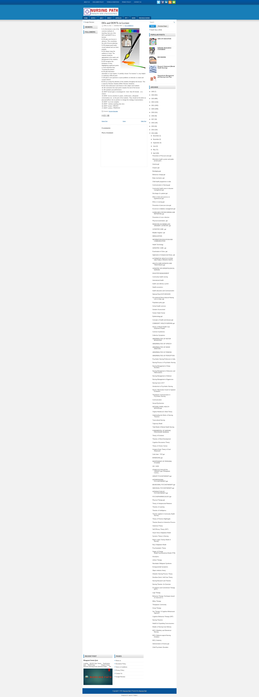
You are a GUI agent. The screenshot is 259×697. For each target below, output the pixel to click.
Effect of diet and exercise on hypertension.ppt (161, 197)
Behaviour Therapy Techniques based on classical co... (163, 596)
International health (158, 280)
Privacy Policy (126, 2)
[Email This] (103, 116)
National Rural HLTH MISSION (161, 294)
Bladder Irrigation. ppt (158, 232)
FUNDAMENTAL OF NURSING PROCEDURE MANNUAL (161, 431)
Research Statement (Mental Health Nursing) (166, 67)
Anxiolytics (155, 556)
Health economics (157, 287)
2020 (153, 109)
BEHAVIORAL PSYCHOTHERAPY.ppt (163, 484)
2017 (153, 119)
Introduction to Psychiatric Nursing (162, 386)
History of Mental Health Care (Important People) (161, 327)
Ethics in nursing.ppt (158, 202)
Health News (154, 30)
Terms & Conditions (113, 2)
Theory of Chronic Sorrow (159, 446)
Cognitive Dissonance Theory (161, 442)
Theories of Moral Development (161, 439)
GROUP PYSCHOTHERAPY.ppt (161, 476)
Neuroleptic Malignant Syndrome (161, 563)
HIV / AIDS (155, 466)
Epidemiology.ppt (157, 316)
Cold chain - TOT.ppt (158, 454)
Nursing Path (127, 691)
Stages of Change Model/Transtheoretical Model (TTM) (163, 552)
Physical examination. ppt (160, 220)
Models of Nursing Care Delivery (161, 627)
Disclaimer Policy (98, 2)
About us (87, 2)
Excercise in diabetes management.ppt (163, 209)
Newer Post (104, 121)
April (154, 153)
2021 (153, 105)
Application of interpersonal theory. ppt (163, 255)
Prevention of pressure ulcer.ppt (161, 205)
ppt (127, 18)
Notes (94, 18)
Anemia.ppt (155, 164)
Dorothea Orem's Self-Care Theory (162, 577)
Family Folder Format (158, 313)
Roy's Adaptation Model (159, 544)
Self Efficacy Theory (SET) (160, 529)
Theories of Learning (158, 507)
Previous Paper (144, 18)
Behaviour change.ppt (158, 174)
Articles (118, 18)
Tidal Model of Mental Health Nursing (163, 427)
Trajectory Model (157, 423)
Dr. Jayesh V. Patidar (132, 695)
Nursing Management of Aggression (162, 379)
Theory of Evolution (158, 435)
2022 (153, 102)
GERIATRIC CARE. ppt (159, 248)
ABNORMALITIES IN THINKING (162, 352)
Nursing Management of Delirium (162, 376)
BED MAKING (162, 57)
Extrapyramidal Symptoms (160, 567)
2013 (153, 133)
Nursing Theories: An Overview (161, 584)
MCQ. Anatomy (156, 640)
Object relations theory (159, 570)
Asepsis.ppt (155, 167)
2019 (153, 112)
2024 (153, 95)
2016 (153, 122)
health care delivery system (160, 283)
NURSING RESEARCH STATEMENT (164, 48)
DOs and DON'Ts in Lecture (115, 23)
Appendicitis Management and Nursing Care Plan (166, 76)
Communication (157, 400)
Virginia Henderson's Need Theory (162, 411)
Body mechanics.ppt (158, 178)
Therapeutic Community (159, 604)
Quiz (102, 18)
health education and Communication (163, 290)
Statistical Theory (157, 526)
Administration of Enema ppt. (161, 644)
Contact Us (137, 2)
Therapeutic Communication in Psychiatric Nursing (161, 395)
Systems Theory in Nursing (160, 536)
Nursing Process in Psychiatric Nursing (163, 362)
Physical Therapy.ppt (158, 500)
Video (109, 18)
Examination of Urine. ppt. (160, 251)
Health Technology (157, 244)
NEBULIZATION (157, 236)
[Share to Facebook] (108, 116)
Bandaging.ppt (156, 171)
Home (86, 18)
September (156, 143)
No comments (129, 25)
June (154, 146)
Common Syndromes (158, 332)
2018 (153, 116)
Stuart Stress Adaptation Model (161, 532)
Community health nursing (160, 277)
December (156, 136)
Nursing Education (113, 111)
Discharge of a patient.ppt (160, 193)
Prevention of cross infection (160, 217)
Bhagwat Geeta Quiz (90, 660)
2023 (153, 98)
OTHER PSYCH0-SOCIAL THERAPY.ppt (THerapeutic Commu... (161, 471)
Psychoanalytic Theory (159, 548)
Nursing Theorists (157, 620)
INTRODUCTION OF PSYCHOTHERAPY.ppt (160, 492)
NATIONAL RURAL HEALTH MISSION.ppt (160, 407)
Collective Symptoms (158, 335)
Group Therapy (156, 608)
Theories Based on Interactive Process (163, 522)
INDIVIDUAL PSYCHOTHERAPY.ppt (163, 488)
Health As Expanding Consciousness (163, 623)
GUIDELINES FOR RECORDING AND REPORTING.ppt (163, 213)
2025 (153, 91)
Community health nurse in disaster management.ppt (162, 189)
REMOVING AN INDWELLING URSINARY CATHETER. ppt (161, 224)
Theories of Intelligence (159, 510)
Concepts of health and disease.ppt (162, 320)
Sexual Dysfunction (158, 403)
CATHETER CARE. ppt (159, 229)
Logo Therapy (156, 592)
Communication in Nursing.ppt (161, 185)
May (154, 149)
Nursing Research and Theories (161, 581)
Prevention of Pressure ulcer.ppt (161, 156)
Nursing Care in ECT (158, 383)
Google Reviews (89, 22)
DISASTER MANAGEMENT (160, 273)
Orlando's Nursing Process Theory (162, 574)
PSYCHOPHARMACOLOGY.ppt (161, 496)
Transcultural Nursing (158, 420)
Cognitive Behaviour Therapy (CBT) (162, 616)
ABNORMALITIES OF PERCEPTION (163, 355)
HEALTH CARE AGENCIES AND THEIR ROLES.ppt (162, 264)
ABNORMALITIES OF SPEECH (161, 343)
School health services (159, 306)
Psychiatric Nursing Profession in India (163, 359)
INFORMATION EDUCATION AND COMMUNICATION (162, 240)
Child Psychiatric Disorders (160, 647)
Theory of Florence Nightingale (161, 519)
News (133, 18)
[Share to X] (106, 116)
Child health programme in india (161, 181)
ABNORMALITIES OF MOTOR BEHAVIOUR (161, 339)
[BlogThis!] (104, 116)
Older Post (143, 121)
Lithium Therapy (157, 560)
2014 (153, 129)
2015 (153, 126)
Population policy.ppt (158, 302)
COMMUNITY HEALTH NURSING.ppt (163, 323)
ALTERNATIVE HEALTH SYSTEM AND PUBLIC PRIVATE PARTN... (163, 259)
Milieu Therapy (156, 601)
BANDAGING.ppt (157, 458)
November (156, 139)
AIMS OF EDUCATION (164, 39)
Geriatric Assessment (158, 309)
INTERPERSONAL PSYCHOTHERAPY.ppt (160, 480)
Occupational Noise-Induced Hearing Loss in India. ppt (163, 298)
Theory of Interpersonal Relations (162, 503)
